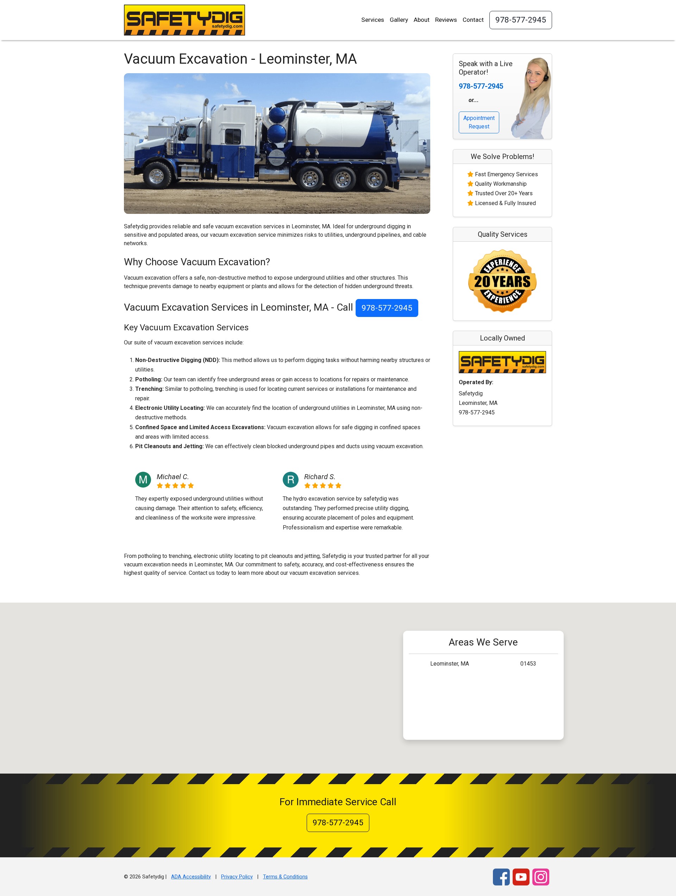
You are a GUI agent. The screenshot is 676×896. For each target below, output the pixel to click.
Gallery (399, 19)
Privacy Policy (237, 877)
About (422, 19)
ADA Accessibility (191, 877)
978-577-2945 (520, 19)
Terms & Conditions (285, 877)
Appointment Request (479, 122)
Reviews (446, 19)
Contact (473, 19)
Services (372, 19)
